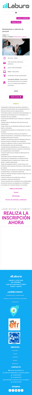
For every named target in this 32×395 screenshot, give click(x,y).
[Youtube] (16, 390)
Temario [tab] (16, 192)
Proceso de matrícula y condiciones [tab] (16, 199)
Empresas (15, 363)
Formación (15, 350)
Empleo (15, 360)
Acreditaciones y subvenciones (15, 295)
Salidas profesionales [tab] (16, 188)
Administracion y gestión (20, 36)
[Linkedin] (19, 390)
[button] (16, 12)
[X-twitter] (22, 390)
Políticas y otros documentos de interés (15, 298)
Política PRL (15, 302)
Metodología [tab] (16, 196)
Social (15, 354)
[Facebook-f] (10, 390)
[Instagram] (13, 390)
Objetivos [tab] (16, 103)
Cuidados (15, 357)
